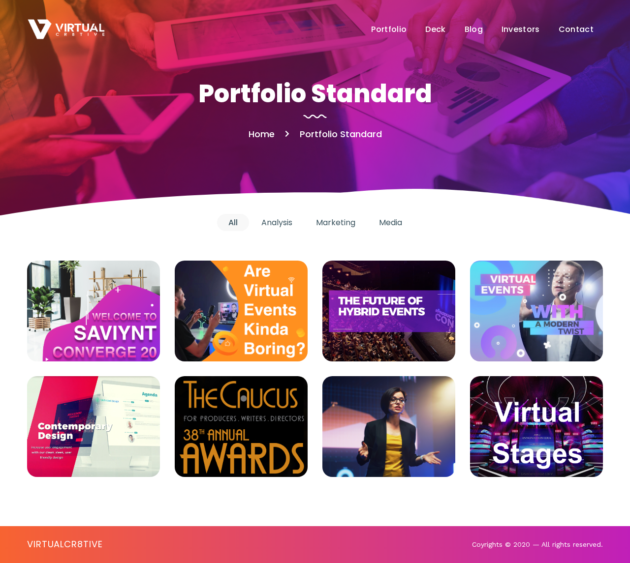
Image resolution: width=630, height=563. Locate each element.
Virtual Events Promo (241, 310)
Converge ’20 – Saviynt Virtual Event (93, 311)
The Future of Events (389, 310)
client (206, 448)
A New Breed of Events (389, 426)
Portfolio (389, 29)
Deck (435, 29)
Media (114, 342)
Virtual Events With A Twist (536, 310)
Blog (474, 29)
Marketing (80, 342)
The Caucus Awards (241, 426)
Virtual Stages (536, 426)
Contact (576, 29)
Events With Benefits (93, 426)
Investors (521, 29)
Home (262, 134)
